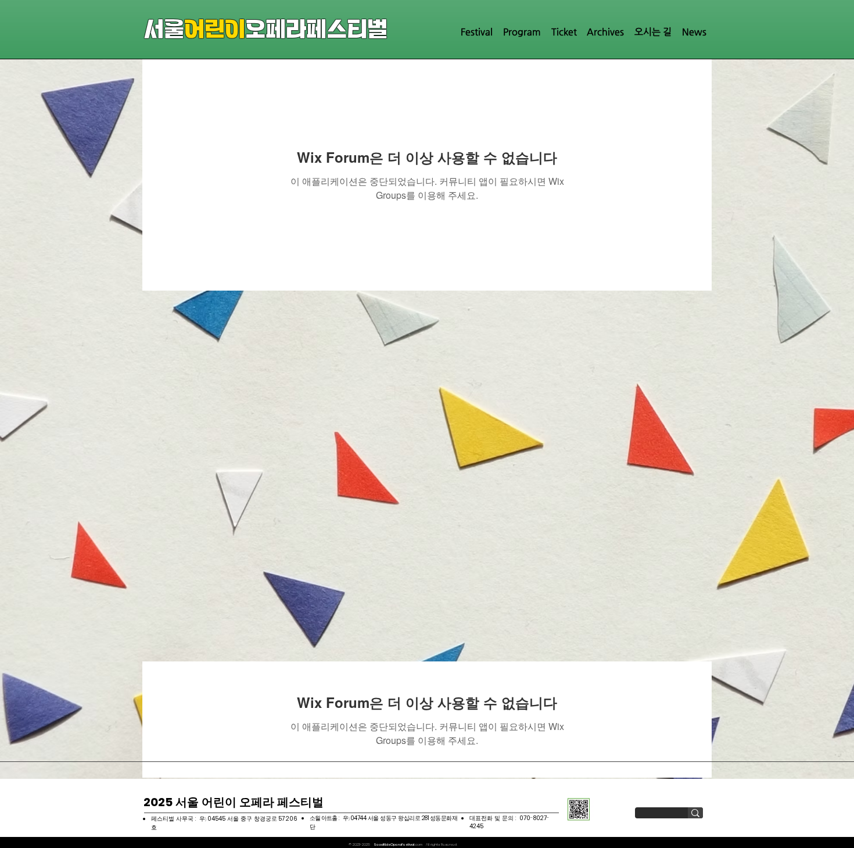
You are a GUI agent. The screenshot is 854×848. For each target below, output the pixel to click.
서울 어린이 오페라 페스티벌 (233, 802)
